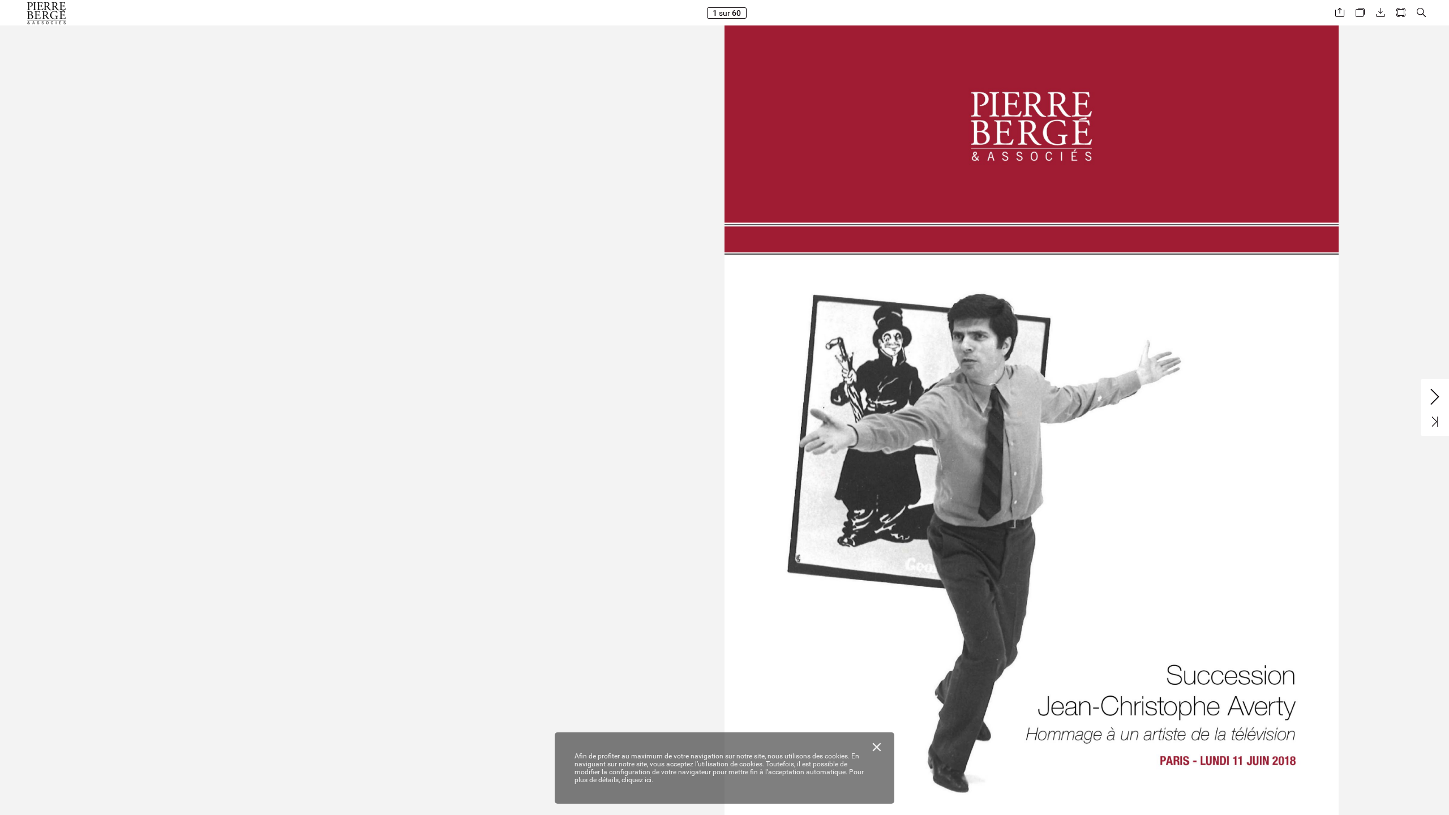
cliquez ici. (637, 780)
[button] (1340, 12)
